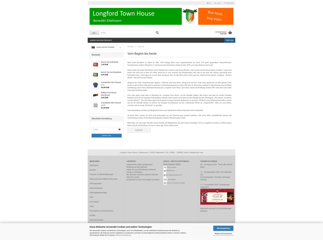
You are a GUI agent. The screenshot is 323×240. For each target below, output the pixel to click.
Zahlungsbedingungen (98, 193)
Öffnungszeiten (96, 184)
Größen (92, 215)
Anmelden (106, 135)
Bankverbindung (96, 188)
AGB (91, 197)
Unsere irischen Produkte (101, 40)
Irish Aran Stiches (96, 220)
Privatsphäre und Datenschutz (101, 211)
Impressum (94, 165)
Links (92, 206)
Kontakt (93, 170)
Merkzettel (229, 3)
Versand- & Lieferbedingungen (101, 174)
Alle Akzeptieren (223, 228)
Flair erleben (94, 202)
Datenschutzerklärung (123, 235)
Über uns (229, 40)
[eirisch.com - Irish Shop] (161, 16)
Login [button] (218, 3)
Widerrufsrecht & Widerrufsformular (103, 179)
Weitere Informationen (223, 234)
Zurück (139, 130)
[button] (209, 3)
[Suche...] (157, 33)
